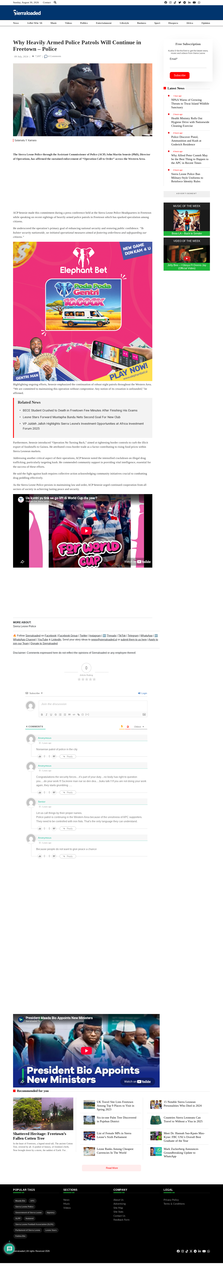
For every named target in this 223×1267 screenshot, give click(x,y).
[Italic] (46, 715)
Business (141, 23)
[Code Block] (74, 715)
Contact (47, 2)
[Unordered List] (65, 715)
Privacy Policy (171, 1200)
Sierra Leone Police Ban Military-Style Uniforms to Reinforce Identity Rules (187, 177)
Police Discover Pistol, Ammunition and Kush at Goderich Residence (186, 140)
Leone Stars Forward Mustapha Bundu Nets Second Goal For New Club (71, 417)
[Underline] (51, 715)
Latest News (175, 88)
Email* (173, 58)
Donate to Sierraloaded (44, 643)
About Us (118, 1200)
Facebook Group (68, 635)
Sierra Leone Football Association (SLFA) (34, 1224)
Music (53, 23)
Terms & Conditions (174, 1204)
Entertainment (104, 23)
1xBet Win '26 (34, 23)
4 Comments (54, 56)
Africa (189, 23)
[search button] (55, 2)
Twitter (83, 635)
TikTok (122, 635)
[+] (87, 714)
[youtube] (194, 2)
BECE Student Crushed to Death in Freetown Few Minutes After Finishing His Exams (80, 410)
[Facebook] (165, 2)
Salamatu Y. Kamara (25, 140)
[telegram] (184, 2)
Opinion (205, 23)
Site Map (118, 1208)
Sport (157, 23)
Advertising (119, 1204)
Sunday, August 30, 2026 (26, 2)
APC (32, 1201)
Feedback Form (121, 1220)
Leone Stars (51, 1230)
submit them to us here (134, 639)
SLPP (17, 1218)
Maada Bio (20, 1201)
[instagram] (170, 2)
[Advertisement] (150, 12)
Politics (84, 23)
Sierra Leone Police (24, 626)
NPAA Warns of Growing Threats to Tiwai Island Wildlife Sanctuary (190, 103)
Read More (112, 1168)
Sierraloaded (32, 635)
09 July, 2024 (21, 56)
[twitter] (179, 2)
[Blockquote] (69, 715)
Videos (68, 23)
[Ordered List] (60, 715)
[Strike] (55, 715)
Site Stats (118, 1212)
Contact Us (119, 1216)
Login (144, 693)
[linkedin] (189, 2)
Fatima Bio (20, 1236)
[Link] (78, 715)
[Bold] (42, 715)
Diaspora (173, 23)
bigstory (51, 1212)
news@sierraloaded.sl (104, 639)
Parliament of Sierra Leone (27, 1230)
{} (83, 714)
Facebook (50, 635)
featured (29, 1218)
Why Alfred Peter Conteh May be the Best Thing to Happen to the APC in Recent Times (189, 159)
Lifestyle (124, 23)
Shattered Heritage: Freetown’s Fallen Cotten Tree (39, 1136)
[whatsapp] (199, 2)
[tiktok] (175, 2)
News (16, 23)
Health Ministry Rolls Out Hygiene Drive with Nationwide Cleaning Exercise (190, 122)
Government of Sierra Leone (28, 1212)
